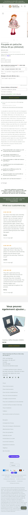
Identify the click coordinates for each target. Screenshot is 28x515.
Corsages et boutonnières (9, 398)
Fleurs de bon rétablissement (10, 392)
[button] (2, 6)
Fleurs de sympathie (8, 432)
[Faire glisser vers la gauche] (11, 39)
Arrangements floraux (8, 423)
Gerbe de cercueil (7, 435)
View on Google (7, 237)
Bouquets (5, 420)
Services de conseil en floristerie (11, 414)
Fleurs (4, 383)
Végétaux (5, 447)
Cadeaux (5, 411)
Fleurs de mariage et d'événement (11, 426)
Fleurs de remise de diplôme (10, 395)
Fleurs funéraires (7, 407)
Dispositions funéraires (9, 444)
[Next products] (24, 330)
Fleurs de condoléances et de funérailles (13, 401)
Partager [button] (4, 183)
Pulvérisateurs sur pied (9, 438)
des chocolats (6, 451)
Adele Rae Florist (8, 475)
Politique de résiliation (14, 483)
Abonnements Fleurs (8, 429)
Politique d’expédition (11, 481)
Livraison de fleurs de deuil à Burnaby (12, 404)
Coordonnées (20, 481)
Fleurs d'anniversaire (8, 386)
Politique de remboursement (17, 476)
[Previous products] (3, 330)
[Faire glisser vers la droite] (16, 39)
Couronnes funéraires (8, 441)
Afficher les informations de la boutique (12, 107)
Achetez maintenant (14, 345)
